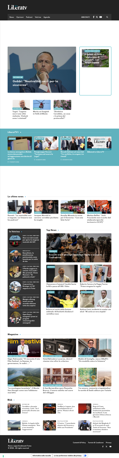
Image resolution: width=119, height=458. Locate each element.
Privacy (108, 443)
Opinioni (20, 17)
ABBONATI (85, 17)
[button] (102, 446)
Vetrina (38, 17)
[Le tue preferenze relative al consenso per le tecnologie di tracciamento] (3, 456)
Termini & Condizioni (96, 443)
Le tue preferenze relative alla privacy (67, 456)
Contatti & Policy (79, 443)
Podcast (29, 17)
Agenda (47, 17)
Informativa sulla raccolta (42, 456)
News (11, 17)
